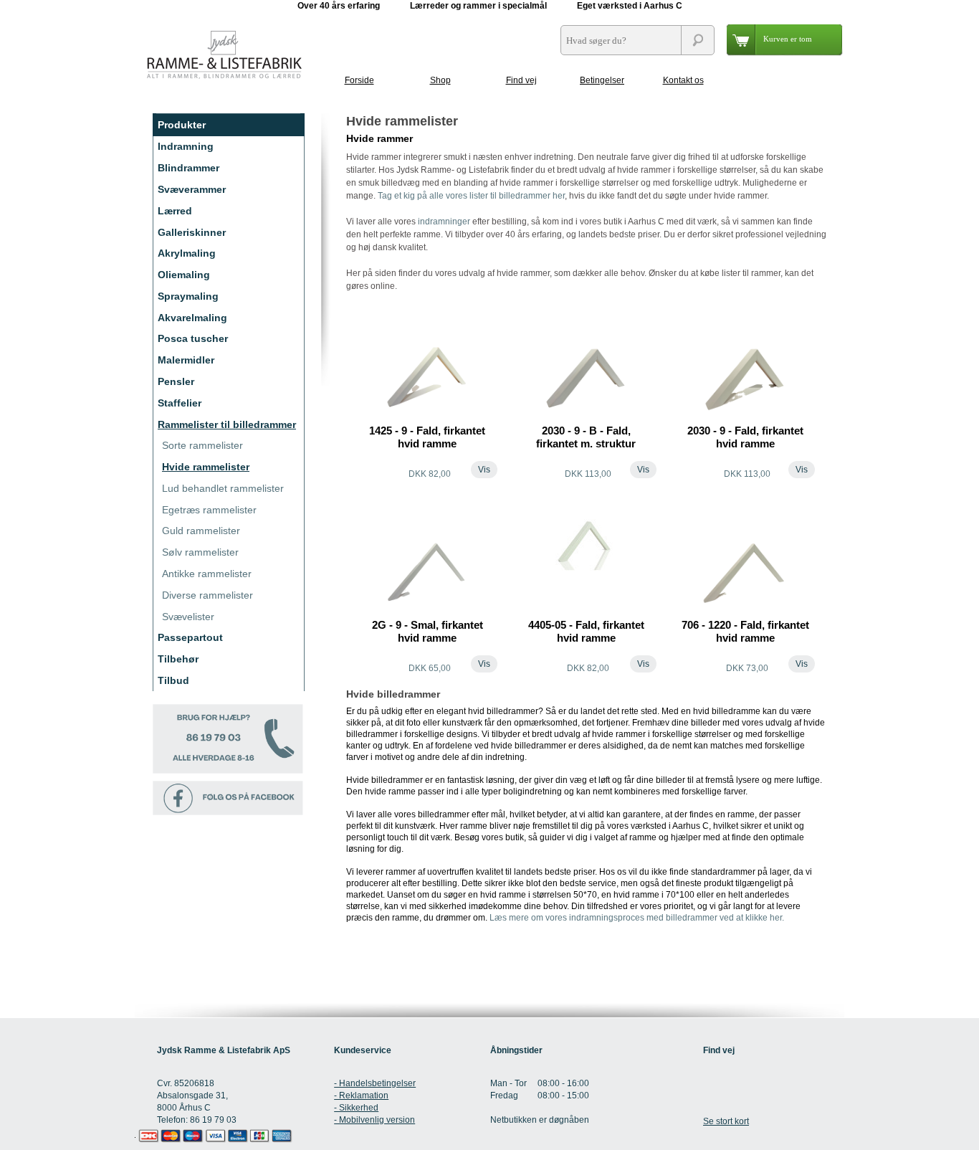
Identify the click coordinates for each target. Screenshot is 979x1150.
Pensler (176, 381)
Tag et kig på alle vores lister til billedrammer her (471, 196)
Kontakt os (683, 80)
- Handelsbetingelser (375, 1083)
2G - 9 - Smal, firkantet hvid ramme (427, 631)
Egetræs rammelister (209, 509)
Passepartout (190, 637)
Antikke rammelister (207, 573)
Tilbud (173, 680)
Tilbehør (178, 659)
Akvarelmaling (192, 317)
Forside (359, 80)
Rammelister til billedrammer (227, 424)
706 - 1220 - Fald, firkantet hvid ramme (745, 631)
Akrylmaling (187, 253)
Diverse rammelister (207, 595)
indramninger (444, 222)
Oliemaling (184, 274)
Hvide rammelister (205, 466)
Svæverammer (192, 189)
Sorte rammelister (202, 445)
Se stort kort (726, 1121)
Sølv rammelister (200, 552)
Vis (484, 470)
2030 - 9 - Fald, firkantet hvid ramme (745, 437)
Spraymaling (188, 296)
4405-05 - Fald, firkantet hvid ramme (586, 631)
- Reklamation (361, 1095)
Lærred (175, 211)
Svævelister (188, 616)
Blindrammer (188, 168)
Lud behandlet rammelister (223, 488)
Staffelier (179, 403)
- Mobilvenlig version (374, 1120)
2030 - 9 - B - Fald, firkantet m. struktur (586, 437)
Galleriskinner (192, 232)
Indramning (186, 146)
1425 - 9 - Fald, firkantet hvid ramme (427, 437)
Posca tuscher (193, 338)
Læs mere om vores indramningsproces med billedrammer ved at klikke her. (637, 918)
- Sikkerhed (356, 1108)
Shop (440, 80)
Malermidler (186, 360)
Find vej (521, 80)
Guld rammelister (201, 530)
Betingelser (602, 80)
